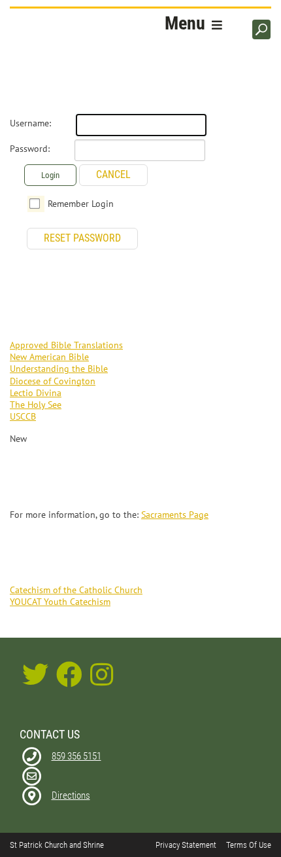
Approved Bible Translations (66, 345)
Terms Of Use (248, 845)
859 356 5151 (76, 756)
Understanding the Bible (59, 368)
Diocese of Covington (52, 381)
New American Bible (49, 357)
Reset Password (82, 238)
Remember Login (81, 204)
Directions (71, 795)
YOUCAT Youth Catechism (60, 602)
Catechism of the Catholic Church (76, 590)
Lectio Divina (35, 393)
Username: (30, 123)
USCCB (23, 416)
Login (50, 175)
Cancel (113, 174)
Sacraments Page (174, 514)
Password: (30, 149)
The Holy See (35, 404)
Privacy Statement (186, 845)
